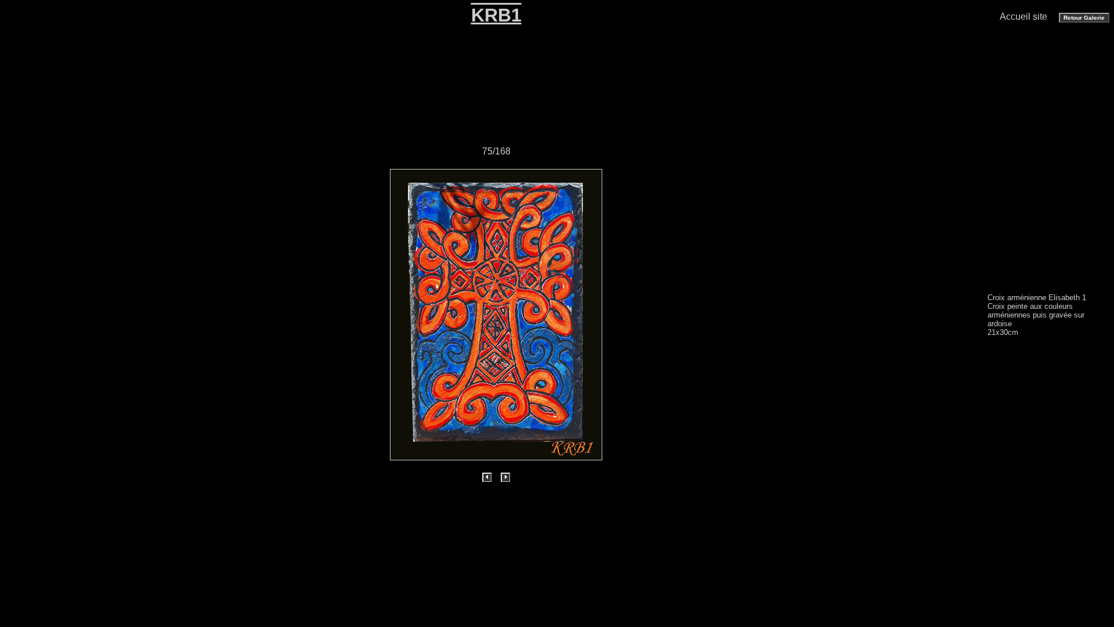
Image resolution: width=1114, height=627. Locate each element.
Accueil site (1023, 16)
